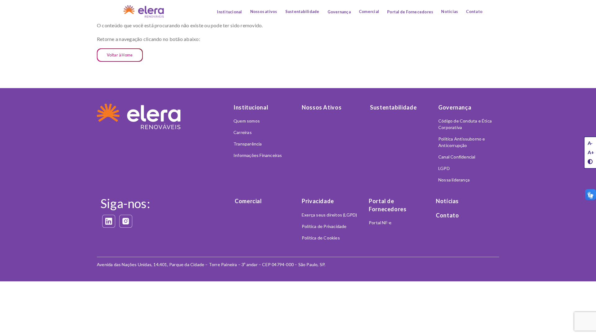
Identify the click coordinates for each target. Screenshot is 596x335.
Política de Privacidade (324, 226)
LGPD (444, 168)
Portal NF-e (380, 222)
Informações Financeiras (257, 155)
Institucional (229, 11)
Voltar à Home (120, 54)
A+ (591, 152)
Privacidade (318, 201)
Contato (474, 11)
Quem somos (246, 120)
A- (590, 143)
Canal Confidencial (457, 156)
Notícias (449, 11)
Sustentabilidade (302, 11)
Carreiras (242, 132)
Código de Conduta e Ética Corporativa (465, 124)
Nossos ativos (263, 11)
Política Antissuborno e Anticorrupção (461, 142)
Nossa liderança (454, 179)
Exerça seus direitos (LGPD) (329, 214)
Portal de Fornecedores (410, 11)
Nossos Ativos (321, 107)
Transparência (247, 143)
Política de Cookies (321, 237)
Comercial (369, 11)
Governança (339, 11)
